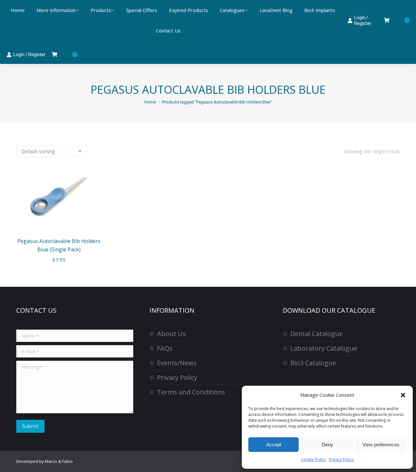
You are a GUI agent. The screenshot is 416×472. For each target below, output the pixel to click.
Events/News (177, 363)
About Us (171, 334)
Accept (273, 444)
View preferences (380, 444)
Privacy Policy (341, 459)
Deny (327, 444)
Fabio (67, 461)
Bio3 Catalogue (313, 363)
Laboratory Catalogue (323, 348)
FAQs (165, 348)
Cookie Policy (313, 459)
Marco (51, 461)
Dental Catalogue (316, 334)
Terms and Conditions (191, 392)
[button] (403, 395)
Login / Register (29, 54)
